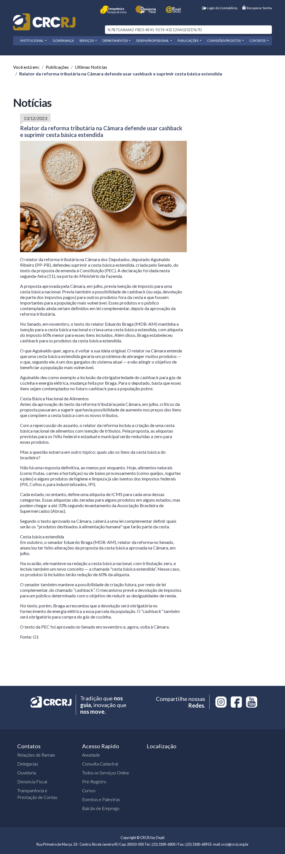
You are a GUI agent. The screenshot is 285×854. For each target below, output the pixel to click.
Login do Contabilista (221, 8)
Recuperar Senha (259, 8)
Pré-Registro (94, 781)
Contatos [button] (257, 40)
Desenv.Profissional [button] (152, 40)
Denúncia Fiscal (32, 781)
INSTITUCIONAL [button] (32, 40)
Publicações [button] (188, 40)
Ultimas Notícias (91, 67)
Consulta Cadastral (100, 763)
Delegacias (27, 763)
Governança (63, 40)
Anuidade (91, 754)
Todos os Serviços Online (105, 772)
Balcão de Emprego (100, 808)
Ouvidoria (26, 772)
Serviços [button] (86, 40)
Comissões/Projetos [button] (224, 40)
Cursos (88, 790)
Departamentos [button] (115, 40)
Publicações (57, 67)
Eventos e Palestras (101, 799)
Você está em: (26, 67)
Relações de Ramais (36, 754)
